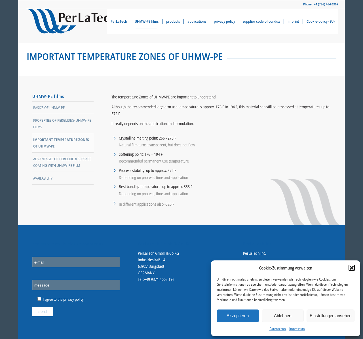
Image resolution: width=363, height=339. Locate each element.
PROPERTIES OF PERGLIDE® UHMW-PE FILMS (62, 123)
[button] (351, 268)
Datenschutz (277, 328)
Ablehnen (282, 315)
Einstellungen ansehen (330, 315)
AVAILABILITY (42, 178)
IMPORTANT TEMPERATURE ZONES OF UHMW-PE (61, 143)
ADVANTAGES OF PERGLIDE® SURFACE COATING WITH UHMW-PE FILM (62, 162)
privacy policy (73, 299)
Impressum (297, 328)
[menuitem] (119, 21)
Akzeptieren (238, 315)
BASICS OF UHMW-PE (49, 107)
